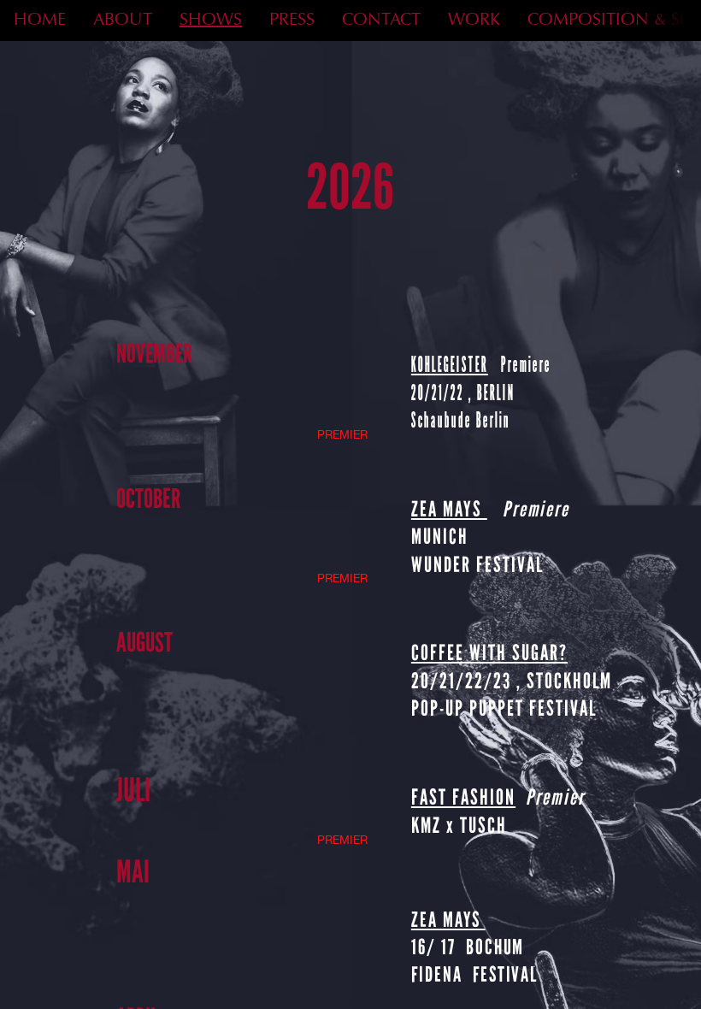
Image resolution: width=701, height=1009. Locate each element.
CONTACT (381, 20)
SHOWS (211, 20)
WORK (474, 20)
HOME (40, 20)
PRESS (292, 20)
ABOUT (122, 20)
